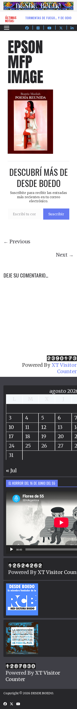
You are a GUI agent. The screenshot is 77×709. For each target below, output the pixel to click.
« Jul (11, 470)
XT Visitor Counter (64, 368)
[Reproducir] (11, 549)
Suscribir (56, 214)
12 (43, 427)
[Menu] (6, 28)
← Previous (16, 241)
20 (61, 436)
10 (11, 427)
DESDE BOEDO (42, 693)
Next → (65, 255)
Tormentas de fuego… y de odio (48, 17)
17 (11, 436)
